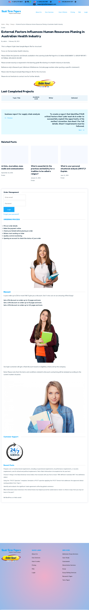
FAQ (79, 12)
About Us (39, 12)
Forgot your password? (11, 214)
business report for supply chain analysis (22, 114)
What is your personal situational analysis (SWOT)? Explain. (73, 168)
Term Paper (66, 580)
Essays (3, 27)
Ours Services (49, 12)
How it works (63, 12)
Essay (64, 569)
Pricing (73, 12)
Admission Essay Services (70, 554)
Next (80, 130)
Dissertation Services (69, 565)
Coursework (66, 561)
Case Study (65, 558)
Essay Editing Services (69, 572)
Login (86, 12)
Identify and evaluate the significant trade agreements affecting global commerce (28, 486)
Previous (10, 118)
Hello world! (17, 497)
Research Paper (67, 576)
